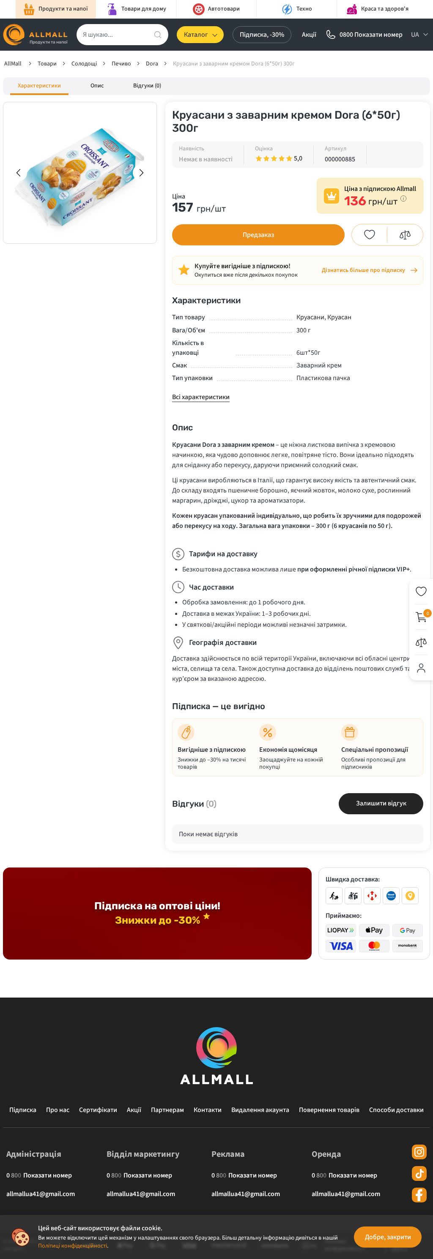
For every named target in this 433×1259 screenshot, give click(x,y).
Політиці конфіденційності (72, 1246)
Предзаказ (258, 234)
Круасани (310, 317)
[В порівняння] (405, 234)
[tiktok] (419, 1173)
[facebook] (419, 1195)
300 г (303, 330)
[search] (157, 34)
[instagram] (419, 1152)
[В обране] (369, 234)
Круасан (339, 317)
